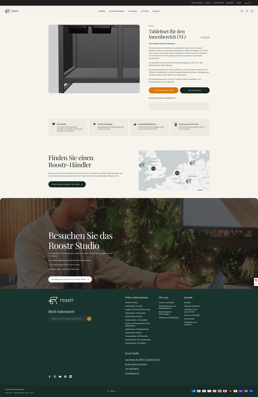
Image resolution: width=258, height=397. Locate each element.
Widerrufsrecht (8, 393)
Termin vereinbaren (197, 3)
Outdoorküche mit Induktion (136, 320)
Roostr (151, 26)
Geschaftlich (230, 3)
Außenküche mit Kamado (135, 313)
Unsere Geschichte (166, 302)
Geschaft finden (219, 3)
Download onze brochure (190, 323)
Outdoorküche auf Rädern (135, 343)
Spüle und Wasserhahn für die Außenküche (137, 324)
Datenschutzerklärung (19, 393)
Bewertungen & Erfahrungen (165, 313)
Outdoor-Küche (131, 302)
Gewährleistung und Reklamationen (167, 307)
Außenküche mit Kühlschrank (137, 329)
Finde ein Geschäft (191, 315)
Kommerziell (189, 319)
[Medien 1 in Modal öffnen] (94, 59)
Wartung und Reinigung (169, 317)
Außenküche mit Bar (133, 333)
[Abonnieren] (89, 319)
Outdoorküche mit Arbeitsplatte (138, 340)
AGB (27, 393)
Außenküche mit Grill (133, 306)
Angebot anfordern (192, 306)
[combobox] (249, 3)
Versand (32, 393)
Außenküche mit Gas (133, 316)
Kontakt (238, 3)
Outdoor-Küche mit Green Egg (137, 309)
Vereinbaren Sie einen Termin (190, 310)
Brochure (208, 3)
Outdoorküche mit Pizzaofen (136, 336)
